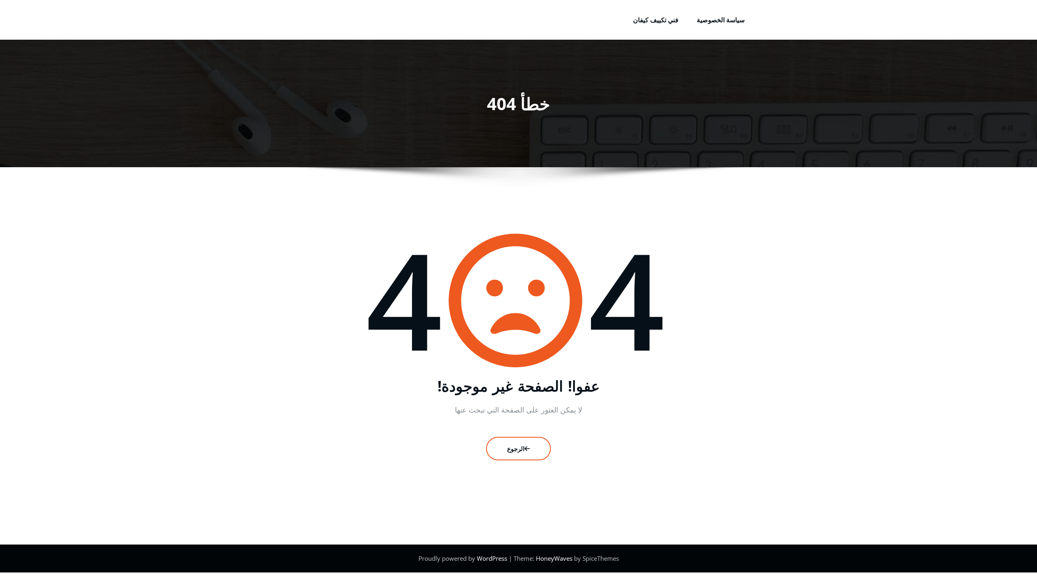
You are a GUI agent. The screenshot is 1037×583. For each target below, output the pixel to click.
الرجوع (516, 449)
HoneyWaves (554, 558)
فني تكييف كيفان (656, 19)
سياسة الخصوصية (721, 19)
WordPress (493, 558)
